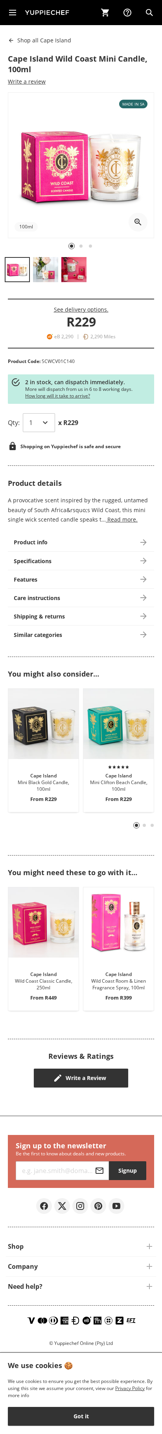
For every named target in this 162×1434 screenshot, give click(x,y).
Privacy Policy (130, 1388)
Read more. (122, 519)
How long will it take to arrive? (57, 395)
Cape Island (44, 40)
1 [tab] (136, 825)
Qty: (14, 422)
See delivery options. (81, 309)
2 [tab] (144, 825)
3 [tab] (152, 825)
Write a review (27, 81)
